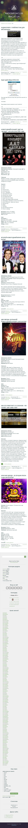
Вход (17, 562)
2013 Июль (5, 650)
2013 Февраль (5, 643)
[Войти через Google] (18, 588)
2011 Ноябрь (5, 624)
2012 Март (5, 629)
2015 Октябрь (5, 683)
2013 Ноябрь (5, 655)
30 (12, 606)
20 (18, 603)
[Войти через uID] (7, 588)
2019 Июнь (5, 729)
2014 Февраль (5, 658)
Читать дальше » (4, 70)
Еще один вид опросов (10, 80)
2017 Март (5, 703)
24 (14, 604)
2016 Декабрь (5, 699)
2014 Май (4, 662)
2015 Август (5, 680)
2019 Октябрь (5, 734)
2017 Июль (5, 708)
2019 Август (5, 731)
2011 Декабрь (5, 625)
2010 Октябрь (5, 621)
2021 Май (4, 757)
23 (12, 604)
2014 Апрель (5, 661)
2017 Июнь (5, 707)
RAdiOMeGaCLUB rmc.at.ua (14, 15)
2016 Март (5, 689)
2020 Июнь (5, 744)
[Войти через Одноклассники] (21, 588)
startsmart (17, 72)
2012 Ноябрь (5, 639)
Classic (5, 776)
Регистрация (12, 562)
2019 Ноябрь (5, 735)
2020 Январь (5, 738)
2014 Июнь (5, 664)
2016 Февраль (5, 688)
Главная (2, 23)
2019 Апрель (5, 726)
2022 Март (5, 764)
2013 (6, 23)
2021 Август (5, 759)
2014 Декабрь (5, 671)
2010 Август (5, 619)
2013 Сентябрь (6, 652)
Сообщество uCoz (9, 816)
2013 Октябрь (5, 653)
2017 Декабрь (5, 715)
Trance (5, 780)
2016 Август (5, 694)
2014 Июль (5, 665)
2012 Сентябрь (6, 637)
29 (11, 606)
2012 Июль (5, 634)
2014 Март (5, 660)
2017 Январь (5, 701)
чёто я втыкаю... (7, 791)
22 (11, 604)
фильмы (8, 397)
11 (15, 601)
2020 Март (5, 740)
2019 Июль (5, 730)
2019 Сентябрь (6, 732)
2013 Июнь (5, 648)
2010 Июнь (5, 616)
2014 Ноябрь (5, 670)
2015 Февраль (5, 674)
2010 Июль (5, 618)
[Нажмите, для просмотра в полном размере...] (14, 428)
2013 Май (4, 647)
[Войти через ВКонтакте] (10, 588)
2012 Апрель (5, 630)
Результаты (5, 796)
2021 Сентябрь (6, 761)
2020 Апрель (5, 741)
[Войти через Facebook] (12, 588)
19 (16, 603)
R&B (5, 787)
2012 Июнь (5, 633)
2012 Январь (5, 627)
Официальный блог (9, 815)
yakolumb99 (7, 230)
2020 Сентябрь (6, 748)
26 (16, 604)
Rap (4, 778)
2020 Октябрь (5, 749)
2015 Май (4, 678)
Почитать (5, 569)
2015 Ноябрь (5, 684)
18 (15, 603)
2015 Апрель (5, 676)
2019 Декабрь (5, 736)
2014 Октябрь (5, 669)
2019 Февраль (5, 724)
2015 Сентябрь (6, 681)
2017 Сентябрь (6, 711)
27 (18, 604)
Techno (5, 772)
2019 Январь (5, 722)
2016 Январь (5, 687)
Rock (5, 774)
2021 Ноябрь (5, 763)
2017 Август (5, 709)
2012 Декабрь (5, 641)
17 (14, 603)
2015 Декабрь (5, 685)
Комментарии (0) (16, 73)
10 (14, 601)
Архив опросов (11, 796)
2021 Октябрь (5, 762)
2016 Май (4, 692)
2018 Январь (5, 716)
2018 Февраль (5, 717)
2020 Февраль (5, 739)
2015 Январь (5, 673)
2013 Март (5, 644)
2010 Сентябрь (6, 620)
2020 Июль (5, 745)
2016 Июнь (5, 693)
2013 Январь (5, 642)
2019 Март (5, 725)
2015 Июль (5, 679)
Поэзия (4, 579)
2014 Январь (5, 657)
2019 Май (4, 727)
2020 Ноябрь (5, 750)
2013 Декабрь (5, 656)
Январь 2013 (14, 595)
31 (14, 606)
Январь (9, 23)
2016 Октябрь (5, 697)
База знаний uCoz (9, 817)
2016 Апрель (5, 690)
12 (16, 601)
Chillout (5, 782)
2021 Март (5, 754)
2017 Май (4, 706)
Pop (4, 775)
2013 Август (5, 651)
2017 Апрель (5, 704)
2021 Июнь (5, 758)
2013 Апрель (5, 646)
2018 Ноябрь (5, 720)
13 (18, 601)
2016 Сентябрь (6, 695)
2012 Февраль (5, 628)
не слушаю (6, 788)
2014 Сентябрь (6, 667)
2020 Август (5, 747)
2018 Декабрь (5, 721)
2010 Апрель (5, 614)
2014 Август (5, 666)
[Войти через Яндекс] (15, 588)
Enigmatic (6, 784)
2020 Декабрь (5, 752)
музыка (7, 229)
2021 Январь (5, 753)
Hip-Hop (5, 779)
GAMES (4, 576)
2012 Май (4, 632)
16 (12, 603)
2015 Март (5, 675)
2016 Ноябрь (5, 698)
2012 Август (5, 635)
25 (15, 604)
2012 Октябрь (5, 638)
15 (11, 603)
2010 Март (5, 612)
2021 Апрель (5, 755)
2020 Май (4, 743)
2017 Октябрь (5, 712)
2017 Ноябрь (5, 713)
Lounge (5, 783)
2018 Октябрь (5, 718)
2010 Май (4, 615)
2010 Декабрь (5, 623)
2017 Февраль (5, 702)
